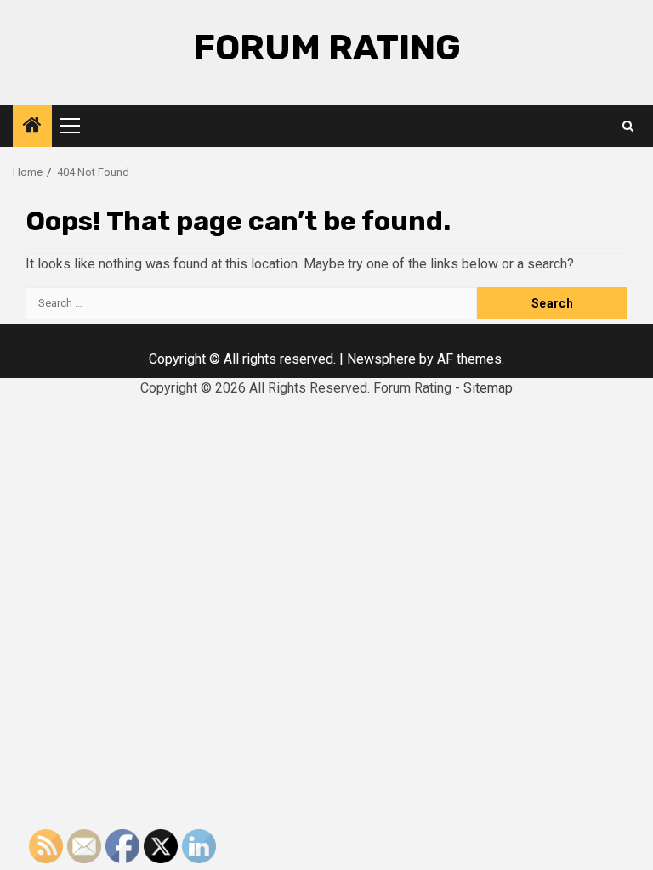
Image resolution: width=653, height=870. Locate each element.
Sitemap (488, 388)
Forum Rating (327, 47)
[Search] (628, 126)
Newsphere (381, 359)
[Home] (32, 126)
